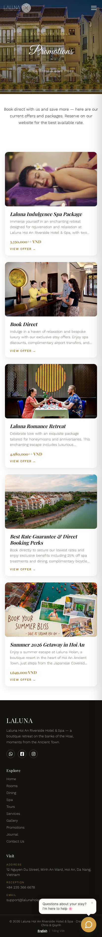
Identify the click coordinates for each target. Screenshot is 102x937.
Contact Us (15, 841)
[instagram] (33, 754)
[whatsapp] (10, 754)
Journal (12, 834)
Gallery (12, 820)
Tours (10, 807)
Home (11, 779)
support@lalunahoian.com (27, 900)
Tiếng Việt (58, 931)
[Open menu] (94, 8)
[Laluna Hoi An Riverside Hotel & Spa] (17, 8)
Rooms (12, 786)
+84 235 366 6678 (20, 887)
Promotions (15, 827)
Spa (9, 800)
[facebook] (22, 754)
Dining (11, 793)
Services (13, 814)
